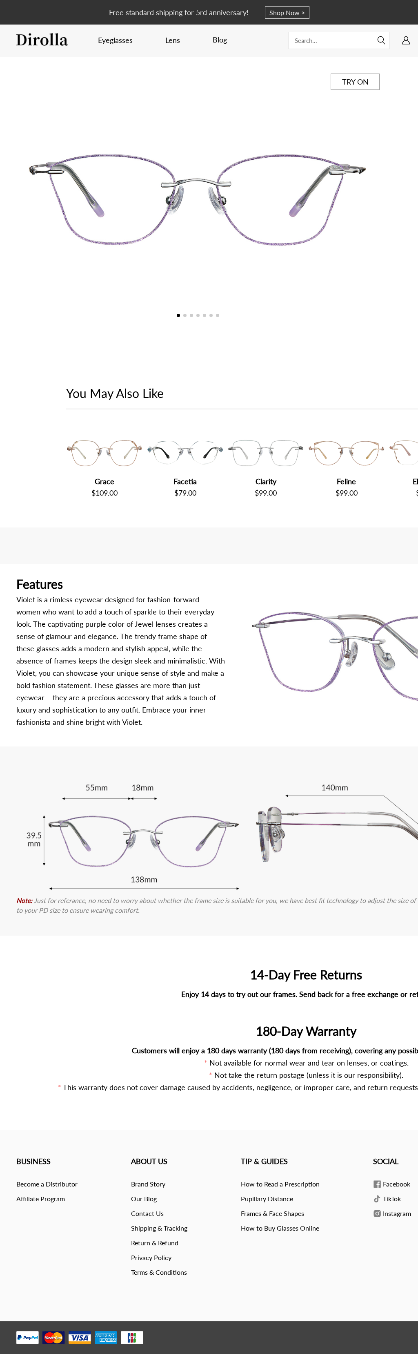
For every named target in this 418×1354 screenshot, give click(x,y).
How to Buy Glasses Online (280, 1228)
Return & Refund (154, 1243)
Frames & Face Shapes (272, 1213)
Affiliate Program (40, 1198)
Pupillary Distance (267, 1198)
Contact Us (147, 1213)
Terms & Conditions (159, 1272)
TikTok (391, 1198)
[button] (372, 198)
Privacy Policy (151, 1257)
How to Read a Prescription (280, 1184)
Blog (220, 39)
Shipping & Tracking (159, 1228)
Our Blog (144, 1198)
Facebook (395, 1184)
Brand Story (148, 1184)
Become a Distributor (47, 1184)
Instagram (396, 1213)
